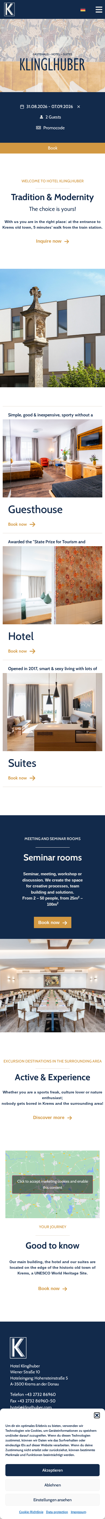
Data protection (57, 1512)
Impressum (78, 1512)
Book (52, 148)
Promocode (53, 127)
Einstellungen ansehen (52, 1499)
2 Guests (52, 117)
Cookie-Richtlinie (31, 1512)
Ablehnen (52, 1485)
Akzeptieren (52, 1470)
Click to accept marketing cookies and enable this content (52, 1184)
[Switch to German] (83, 9)
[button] (97, 1415)
